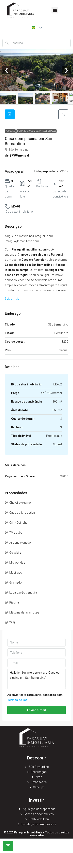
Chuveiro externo (20, 502)
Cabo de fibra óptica (22, 512)
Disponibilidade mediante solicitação (36, 131)
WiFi (12, 622)
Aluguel (10, 131)
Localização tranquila (23, 592)
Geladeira (15, 552)
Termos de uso (17, 700)
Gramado (15, 582)
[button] (55, 10)
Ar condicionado (20, 542)
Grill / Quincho (18, 522)
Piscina (14, 602)
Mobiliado (15, 572)
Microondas (17, 562)
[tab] (10, 114)
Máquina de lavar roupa (24, 612)
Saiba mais (12, 298)
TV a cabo (16, 532)
